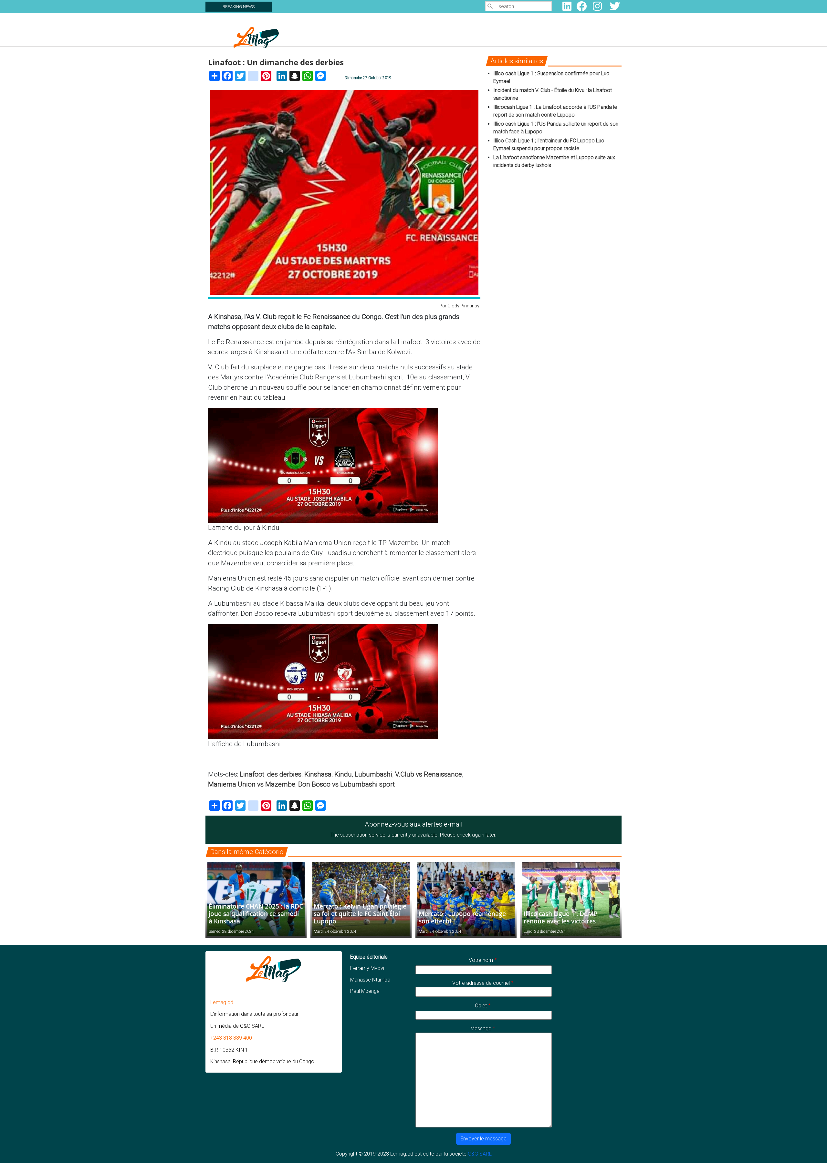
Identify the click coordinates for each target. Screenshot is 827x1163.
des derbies (284, 774)
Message (480, 1028)
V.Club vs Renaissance (428, 774)
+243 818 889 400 (231, 1038)
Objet (481, 1006)
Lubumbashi (373, 774)
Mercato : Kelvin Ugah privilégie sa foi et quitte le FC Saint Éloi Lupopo (360, 913)
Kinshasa (317, 774)
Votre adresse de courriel (481, 983)
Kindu (343, 774)
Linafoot (252, 774)
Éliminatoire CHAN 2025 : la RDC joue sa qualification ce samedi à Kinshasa (256, 913)
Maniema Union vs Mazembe (251, 784)
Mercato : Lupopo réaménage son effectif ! (462, 917)
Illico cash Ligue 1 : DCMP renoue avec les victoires (561, 917)
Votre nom (481, 960)
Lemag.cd (221, 1002)
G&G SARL (480, 1154)
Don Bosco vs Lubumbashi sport (346, 784)
